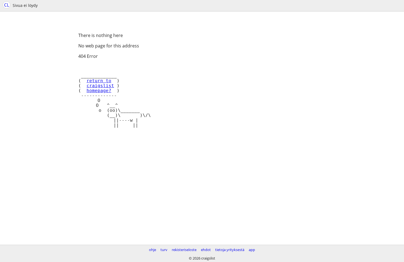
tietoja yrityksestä (229, 249)
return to (99, 80)
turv (164, 249)
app (252, 249)
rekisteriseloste (184, 249)
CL (6, 5)
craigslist (100, 85)
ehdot (206, 249)
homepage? (99, 90)
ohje (152, 249)
